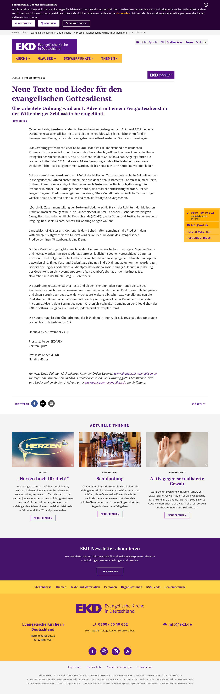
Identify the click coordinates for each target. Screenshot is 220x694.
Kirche (21, 58)
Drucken (200, 404)
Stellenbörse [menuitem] (174, 42)
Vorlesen (21, 121)
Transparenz (144, 667)
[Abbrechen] (206, 5)
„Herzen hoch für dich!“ (43, 478)
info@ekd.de (199, 225)
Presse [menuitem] (189, 42)
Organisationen (131, 587)
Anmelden (112, 571)
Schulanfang (110, 478)
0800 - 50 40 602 (202, 213)
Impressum (74, 667)
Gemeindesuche (175, 587)
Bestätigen (24, 23)
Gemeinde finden (199, 237)
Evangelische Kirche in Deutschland (51, 32)
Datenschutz (123, 13)
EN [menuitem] (162, 42)
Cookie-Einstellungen (119, 667)
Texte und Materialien (85, 587)
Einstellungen (77, 23)
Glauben (45, 58)
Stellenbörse (42, 587)
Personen (110, 587)
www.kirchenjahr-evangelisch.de (135, 373)
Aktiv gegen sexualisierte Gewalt (177, 481)
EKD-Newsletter (199, 231)
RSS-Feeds (153, 587)
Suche (203, 42)
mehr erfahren (43, 517)
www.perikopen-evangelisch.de (106, 382)
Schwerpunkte (77, 58)
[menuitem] (147, 42)
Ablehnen (50, 23)
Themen (108, 58)
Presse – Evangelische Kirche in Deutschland (102, 32)
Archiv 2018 (139, 32)
